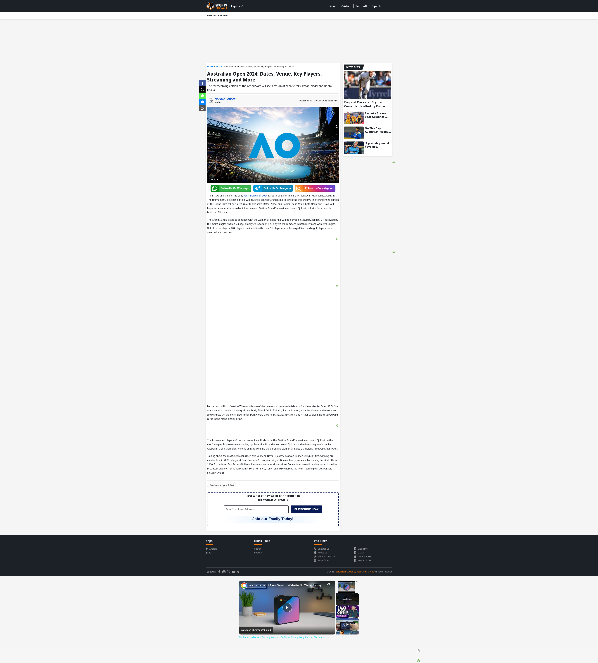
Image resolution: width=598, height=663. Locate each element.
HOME (210, 66)
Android (213, 548)
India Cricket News (217, 15)
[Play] (347, 612)
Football (361, 6)
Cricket (346, 6)
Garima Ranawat (226, 98)
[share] (329, 584)
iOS (211, 552)
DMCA (361, 552)
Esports (376, 6)
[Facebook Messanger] (202, 101)
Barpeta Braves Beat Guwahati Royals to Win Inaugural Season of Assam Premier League (377, 115)
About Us (322, 552)
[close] (418, 650)
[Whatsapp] (202, 95)
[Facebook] (202, 82)
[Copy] (202, 108)
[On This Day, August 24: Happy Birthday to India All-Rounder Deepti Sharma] (354, 133)
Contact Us (323, 548)
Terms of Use (365, 560)
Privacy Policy (364, 556)
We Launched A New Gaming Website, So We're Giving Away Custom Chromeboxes (286, 585)
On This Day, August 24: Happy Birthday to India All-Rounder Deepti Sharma (378, 130)
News (333, 6)
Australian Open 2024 (256, 195)
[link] (244, 585)
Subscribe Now (306, 509)
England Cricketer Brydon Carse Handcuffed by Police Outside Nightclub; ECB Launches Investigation (364, 104)
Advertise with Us (326, 556)
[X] (202, 89)
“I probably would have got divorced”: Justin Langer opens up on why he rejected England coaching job (378, 144)
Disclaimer (363, 548)
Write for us (324, 560)
